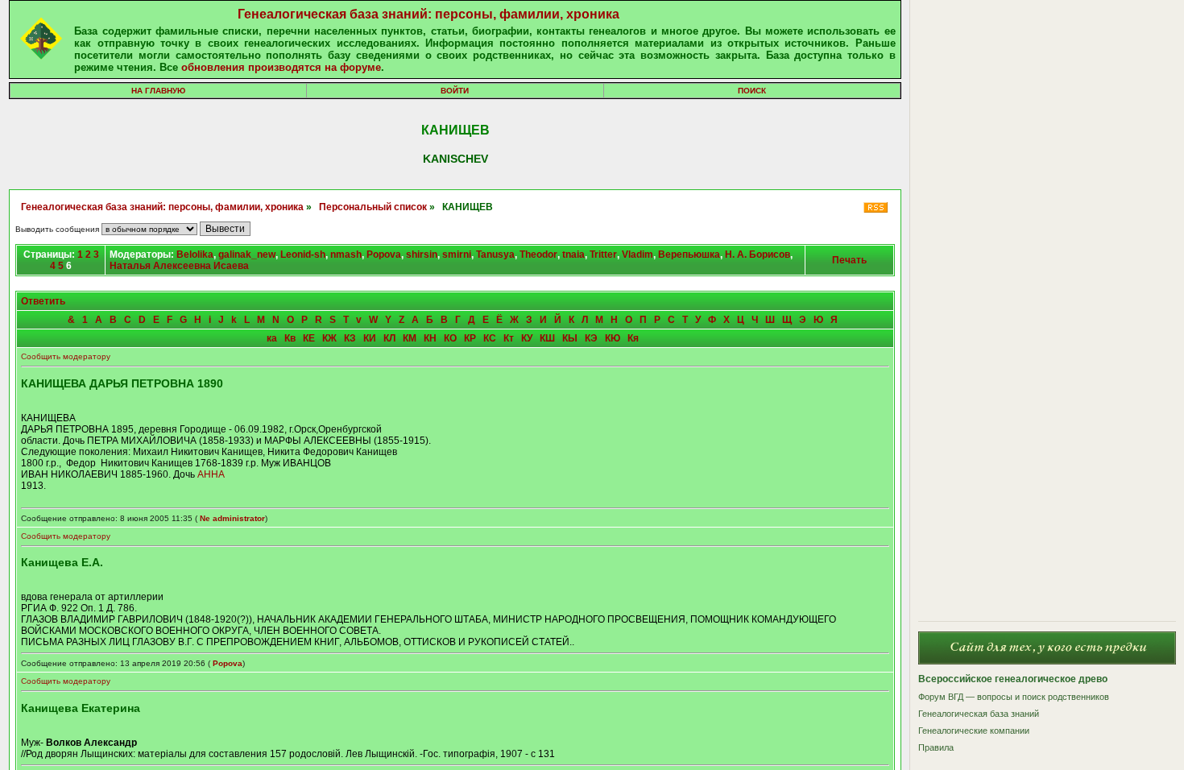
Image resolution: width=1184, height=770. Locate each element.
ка (272, 338)
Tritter (603, 254)
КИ (369, 338)
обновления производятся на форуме (281, 67)
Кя (633, 338)
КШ (547, 338)
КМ (409, 338)
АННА (211, 474)
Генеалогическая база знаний (978, 713)
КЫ (570, 338)
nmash (346, 254)
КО (450, 338)
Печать (849, 260)
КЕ (309, 338)
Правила (936, 747)
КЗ (350, 338)
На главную (158, 90)
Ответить (43, 301)
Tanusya (495, 254)
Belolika (194, 254)
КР (470, 338)
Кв (290, 338)
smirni (456, 254)
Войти (455, 90)
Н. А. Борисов (757, 254)
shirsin (421, 254)
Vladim (637, 254)
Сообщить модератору (65, 356)
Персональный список (373, 207)
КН (430, 338)
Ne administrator (232, 518)
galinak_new (246, 254)
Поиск (752, 90)
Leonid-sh (302, 254)
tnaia (573, 254)
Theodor (538, 254)
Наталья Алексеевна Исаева (179, 265)
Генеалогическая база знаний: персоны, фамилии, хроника (428, 14)
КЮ (612, 338)
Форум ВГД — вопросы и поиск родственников (1013, 697)
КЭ (591, 338)
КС (489, 338)
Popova (383, 254)
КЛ (389, 338)
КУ (526, 338)
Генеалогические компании (973, 730)
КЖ (329, 338)
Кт (508, 338)
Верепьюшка (689, 254)
